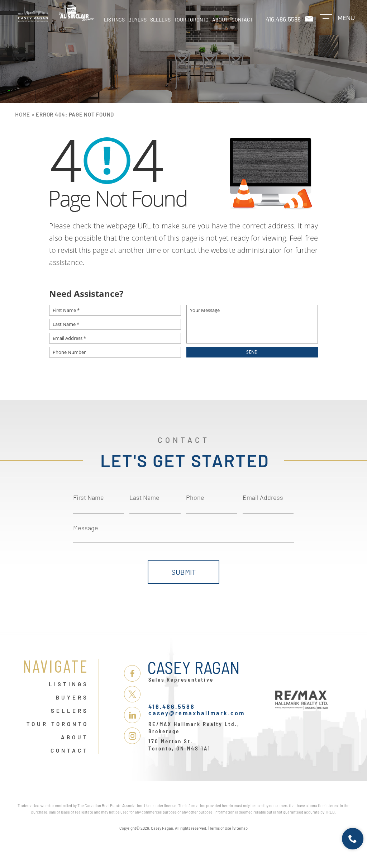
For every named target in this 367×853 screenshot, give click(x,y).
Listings (114, 19)
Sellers (160, 19)
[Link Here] (56, 13)
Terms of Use (220, 828)
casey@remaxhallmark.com (196, 713)
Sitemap (240, 828)
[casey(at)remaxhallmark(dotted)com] (309, 19)
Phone (195, 497)
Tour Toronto (191, 19)
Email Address (263, 497)
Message (85, 528)
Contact (242, 19)
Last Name (144, 497)
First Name (88, 497)
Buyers (137, 19)
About (220, 19)
